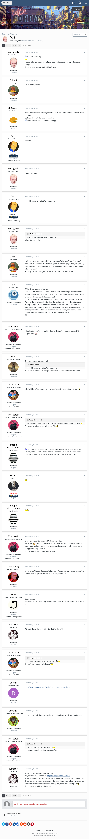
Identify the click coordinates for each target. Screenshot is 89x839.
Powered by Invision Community (44, 835)
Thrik (13, 594)
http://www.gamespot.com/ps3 (58, 776)
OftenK (13, 80)
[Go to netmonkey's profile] (13, 577)
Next (14, 45)
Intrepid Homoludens (13, 446)
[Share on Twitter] (3, 824)
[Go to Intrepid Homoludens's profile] (13, 458)
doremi (13, 682)
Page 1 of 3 (26, 45)
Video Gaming (38, 41)
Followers (77, 35)
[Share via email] (28, 824)
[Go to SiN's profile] (13, 295)
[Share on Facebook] (7, 824)
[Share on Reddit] (21, 824)
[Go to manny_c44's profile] (5, 39)
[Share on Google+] (10, 824)
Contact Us (49, 831)
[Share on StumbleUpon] (25, 824)
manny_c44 (16, 41)
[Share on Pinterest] (32, 824)
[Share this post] (84, 52)
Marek (13, 475)
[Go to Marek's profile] (13, 486)
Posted (32, 52)
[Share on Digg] (14, 824)
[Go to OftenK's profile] (13, 90)
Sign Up (77, 9)
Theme (39, 831)
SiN (13, 284)
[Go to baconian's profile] (13, 721)
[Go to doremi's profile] (13, 693)
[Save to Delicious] (17, 824)
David (13, 136)
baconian (13, 710)
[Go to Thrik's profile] (13, 605)
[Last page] (19, 45)
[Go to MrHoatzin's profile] (13, 337)
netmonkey (13, 566)
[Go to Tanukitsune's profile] (13, 395)
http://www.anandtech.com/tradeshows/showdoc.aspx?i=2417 (48, 687)
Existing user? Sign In (61, 9)
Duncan (13, 356)
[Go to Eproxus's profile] (13, 635)
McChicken (13, 108)
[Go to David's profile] (13, 146)
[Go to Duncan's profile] (13, 367)
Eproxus (13, 624)
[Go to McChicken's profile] (13, 118)
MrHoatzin (13, 326)
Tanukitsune (13, 384)
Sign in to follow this (10, 34)
